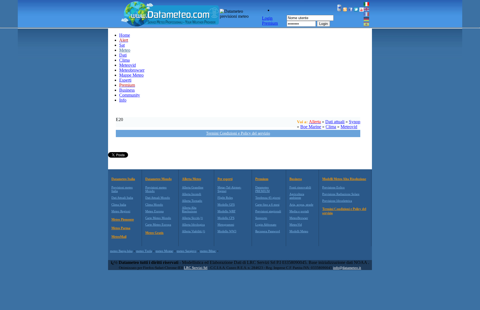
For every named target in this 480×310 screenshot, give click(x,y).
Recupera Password (267, 231)
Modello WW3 (227, 231)
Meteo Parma (120, 228)
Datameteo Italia (123, 179)
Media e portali (299, 211)
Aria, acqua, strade (301, 204)
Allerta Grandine (192, 187)
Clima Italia (118, 204)
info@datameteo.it (347, 268)
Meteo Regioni (120, 211)
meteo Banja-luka (121, 251)
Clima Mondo (154, 204)
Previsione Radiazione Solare (340, 194)
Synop (354, 121)
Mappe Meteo (131, 75)
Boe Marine (310, 126)
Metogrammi (226, 224)
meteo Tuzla (144, 251)
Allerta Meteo (191, 179)
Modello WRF (227, 211)
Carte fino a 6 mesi (267, 204)
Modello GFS (226, 204)
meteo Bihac (208, 251)
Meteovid (127, 65)
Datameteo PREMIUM (262, 189)
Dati (123, 55)
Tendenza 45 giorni (267, 197)
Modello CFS (226, 218)
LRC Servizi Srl (196, 268)
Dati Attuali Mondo (157, 197)
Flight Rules (225, 197)
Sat (122, 45)
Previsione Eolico (333, 187)
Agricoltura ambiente (296, 195)
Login (323, 24)
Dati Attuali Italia (122, 197)
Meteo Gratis (154, 233)
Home (124, 35)
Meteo (124, 50)
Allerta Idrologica (193, 224)
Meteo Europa (154, 211)
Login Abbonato (265, 224)
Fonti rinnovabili (300, 187)
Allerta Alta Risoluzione (189, 209)
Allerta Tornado (192, 200)
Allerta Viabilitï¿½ (193, 231)
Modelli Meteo (298, 231)
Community (129, 95)
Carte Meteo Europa (158, 224)
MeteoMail (118, 237)
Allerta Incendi (191, 194)
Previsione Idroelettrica (337, 200)
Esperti (125, 80)
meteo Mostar (164, 251)
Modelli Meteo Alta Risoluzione (344, 179)
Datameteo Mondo (158, 179)
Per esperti (225, 179)
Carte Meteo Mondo (158, 218)
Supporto (261, 218)
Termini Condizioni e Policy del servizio (238, 133)
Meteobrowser (131, 70)
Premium (261, 179)
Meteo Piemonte (122, 219)
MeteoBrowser (298, 218)
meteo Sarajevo (186, 251)
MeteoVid (295, 224)
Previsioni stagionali (268, 211)
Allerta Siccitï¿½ (192, 218)
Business (127, 90)
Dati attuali (334, 121)
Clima (124, 60)
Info (122, 100)
